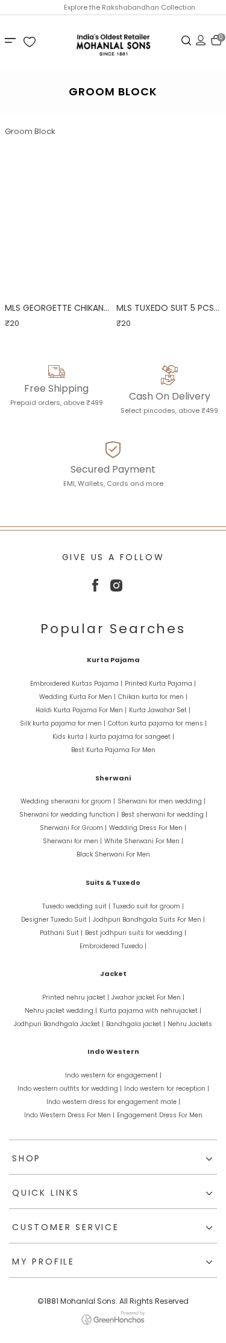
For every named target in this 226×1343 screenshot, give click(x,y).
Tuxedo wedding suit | (76, 906)
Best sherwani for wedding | (164, 814)
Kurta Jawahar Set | (159, 710)
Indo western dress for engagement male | (113, 1101)
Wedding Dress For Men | (147, 827)
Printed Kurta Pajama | (160, 683)
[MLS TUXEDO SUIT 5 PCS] (169, 216)
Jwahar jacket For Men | (147, 997)
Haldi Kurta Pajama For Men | (81, 710)
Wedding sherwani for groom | (67, 801)
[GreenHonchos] (113, 1322)
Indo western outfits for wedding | (69, 1088)
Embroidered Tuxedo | (113, 946)
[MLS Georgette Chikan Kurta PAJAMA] (57, 216)
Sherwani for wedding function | (69, 814)
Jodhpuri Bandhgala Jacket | (59, 1024)
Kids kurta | (69, 736)
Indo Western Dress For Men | (69, 1115)
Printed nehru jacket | (75, 997)
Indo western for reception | (166, 1088)
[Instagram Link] (116, 589)
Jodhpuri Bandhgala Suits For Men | (149, 919)
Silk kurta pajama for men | (62, 723)
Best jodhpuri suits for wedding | (135, 932)
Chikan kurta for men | (152, 696)
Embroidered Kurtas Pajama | (76, 683)
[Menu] (12, 40)
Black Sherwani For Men (113, 854)
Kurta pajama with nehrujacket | (150, 1010)
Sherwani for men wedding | (162, 801)
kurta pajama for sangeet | (132, 736)
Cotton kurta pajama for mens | (157, 723)
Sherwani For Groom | (73, 827)
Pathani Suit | (61, 932)
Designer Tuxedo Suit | (55, 919)
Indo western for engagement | (113, 1075)
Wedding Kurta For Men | (77, 696)
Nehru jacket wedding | (61, 1010)
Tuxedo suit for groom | (148, 906)
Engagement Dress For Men (159, 1115)
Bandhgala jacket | (135, 1024)
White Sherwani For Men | (143, 841)
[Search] (186, 40)
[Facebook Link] (95, 589)
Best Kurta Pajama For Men (113, 749)
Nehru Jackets (190, 1024)
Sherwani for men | (72, 841)
